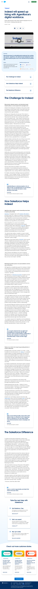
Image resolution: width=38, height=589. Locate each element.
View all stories (19, 578)
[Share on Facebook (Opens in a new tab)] (20, 28)
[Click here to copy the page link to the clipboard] (23, 28)
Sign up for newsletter (16, 538)
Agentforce (7, 213)
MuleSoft (21, 239)
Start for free (14, 513)
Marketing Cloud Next (17, 274)
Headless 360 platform (24, 213)
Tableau (22, 351)
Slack (23, 398)
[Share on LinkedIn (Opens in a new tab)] (15, 28)
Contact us (14, 525)
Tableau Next (7, 398)
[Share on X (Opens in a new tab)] (18, 28)
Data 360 (23, 225)
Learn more (5, 572)
